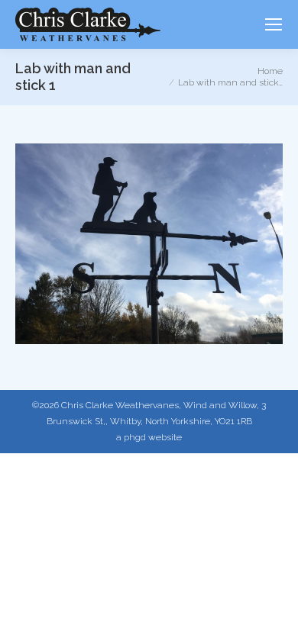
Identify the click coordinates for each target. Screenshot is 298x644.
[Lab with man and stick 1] (149, 243)
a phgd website (149, 437)
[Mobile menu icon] (273, 24)
